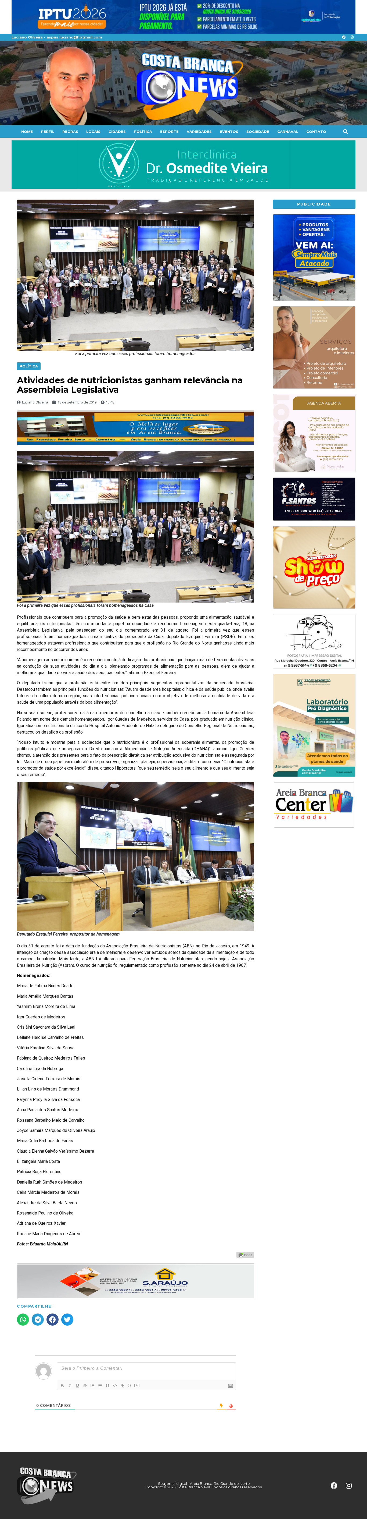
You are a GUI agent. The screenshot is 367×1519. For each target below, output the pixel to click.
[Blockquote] (107, 1385)
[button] (345, 131)
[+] (137, 1385)
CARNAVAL (287, 131)
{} (129, 1385)
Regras (70, 131)
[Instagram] (351, 37)
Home (27, 131)
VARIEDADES (199, 131)
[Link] (122, 1385)
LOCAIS (93, 131)
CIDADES (117, 131)
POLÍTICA (143, 131)
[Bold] (62, 1385)
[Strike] (85, 1385)
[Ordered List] (92, 1385)
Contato (316, 131)
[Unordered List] (100, 1385)
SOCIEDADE (257, 131)
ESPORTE (169, 131)
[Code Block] (115, 1385)
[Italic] (70, 1385)
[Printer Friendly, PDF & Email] (245, 1254)
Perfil (47, 131)
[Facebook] (343, 37)
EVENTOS (229, 131)
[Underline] (77, 1385)
